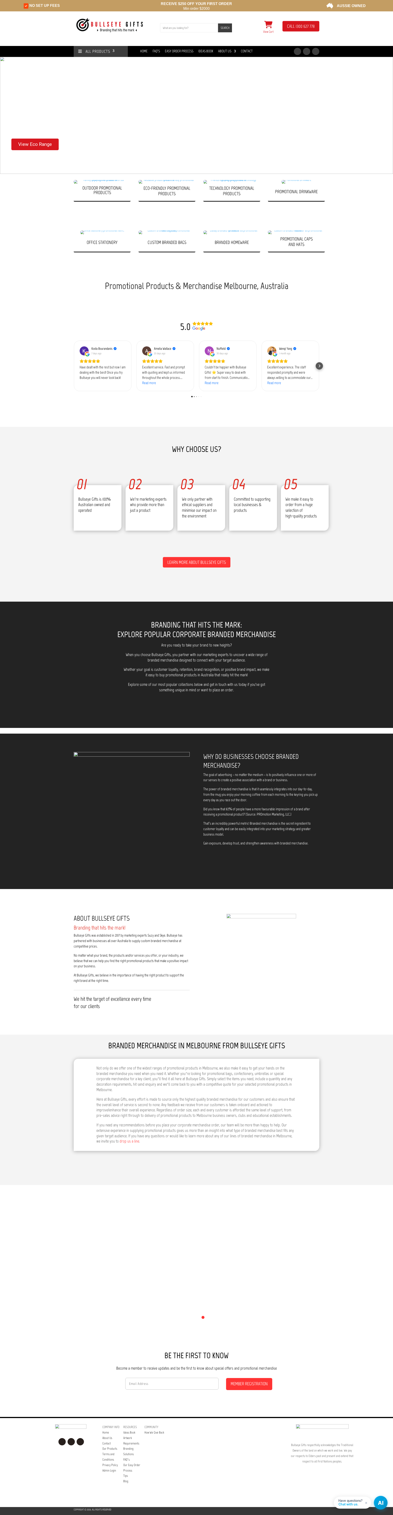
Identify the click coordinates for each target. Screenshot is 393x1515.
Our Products (109, 1449)
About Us (224, 51)
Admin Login (109, 1470)
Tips (125, 1476)
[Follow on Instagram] (306, 51)
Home (144, 51)
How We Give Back (154, 1432)
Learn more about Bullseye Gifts (196, 562)
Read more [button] (149, 383)
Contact (247, 51)
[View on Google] (84, 350)
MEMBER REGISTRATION (249, 1383)
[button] (7, 115)
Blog (125, 1481)
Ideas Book (205, 51)
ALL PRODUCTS (96, 51)
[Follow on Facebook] (297, 51)
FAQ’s (126, 1460)
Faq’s (156, 51)
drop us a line (129, 1141)
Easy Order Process (179, 51)
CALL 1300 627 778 (301, 26)
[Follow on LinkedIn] (315, 51)
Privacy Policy (110, 1465)
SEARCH (225, 28)
